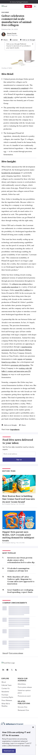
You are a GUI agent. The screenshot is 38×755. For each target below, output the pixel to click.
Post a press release (16, 653)
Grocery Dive (22, 707)
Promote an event (24, 696)
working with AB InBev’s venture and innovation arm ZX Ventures (17, 371)
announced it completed (19, 88)
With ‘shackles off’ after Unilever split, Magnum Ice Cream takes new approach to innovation (20, 580)
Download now (9, 751)
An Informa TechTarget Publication (19, 2)
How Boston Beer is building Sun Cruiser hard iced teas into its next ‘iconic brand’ (18, 499)
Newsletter (5, 692)
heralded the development (11, 172)
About (4, 682)
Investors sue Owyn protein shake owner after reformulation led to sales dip (20, 560)
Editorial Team (7, 685)
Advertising (22, 684)
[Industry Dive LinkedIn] (3, 670)
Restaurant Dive (23, 710)
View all (5, 653)
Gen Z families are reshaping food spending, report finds (20, 591)
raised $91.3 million (22, 290)
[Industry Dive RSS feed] (16, 670)
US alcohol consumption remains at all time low (18, 569)
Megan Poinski (11, 33)
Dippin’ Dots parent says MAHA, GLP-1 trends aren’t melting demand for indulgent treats (18, 536)
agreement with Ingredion (19, 365)
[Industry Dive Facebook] (7, 670)
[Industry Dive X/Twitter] (12, 670)
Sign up (28, 6)
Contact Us (6, 688)
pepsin (20, 359)
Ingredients (14, 429)
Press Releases (7, 700)
